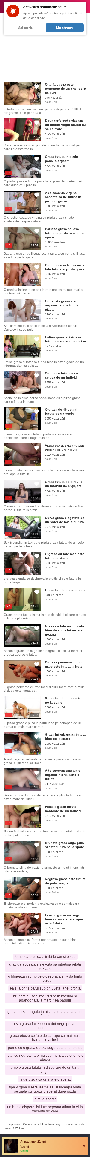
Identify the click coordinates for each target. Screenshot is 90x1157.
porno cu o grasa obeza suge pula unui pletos (45, 1048)
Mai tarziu (25, 28)
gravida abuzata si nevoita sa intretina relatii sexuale (45, 966)
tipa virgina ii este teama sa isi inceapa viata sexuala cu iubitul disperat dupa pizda (45, 1089)
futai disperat (45, 1099)
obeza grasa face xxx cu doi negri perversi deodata (45, 1026)
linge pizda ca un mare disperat (45, 1079)
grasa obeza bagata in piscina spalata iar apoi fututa (45, 1014)
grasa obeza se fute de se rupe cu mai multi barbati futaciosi (45, 1038)
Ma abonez (65, 28)
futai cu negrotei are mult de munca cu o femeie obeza (45, 1057)
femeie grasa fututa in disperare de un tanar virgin (45, 1069)
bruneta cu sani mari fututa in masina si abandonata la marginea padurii (45, 998)
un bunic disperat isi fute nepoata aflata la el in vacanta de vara (45, 1109)
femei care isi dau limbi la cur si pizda (45, 956)
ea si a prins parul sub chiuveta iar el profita (45, 988)
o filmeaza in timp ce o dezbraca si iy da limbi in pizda (45, 978)
